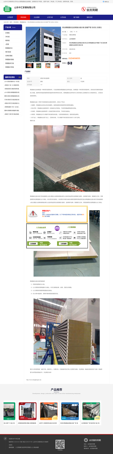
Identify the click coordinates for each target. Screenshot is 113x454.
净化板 (7, 36)
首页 (11, 22)
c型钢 (7, 44)
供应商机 (23, 17)
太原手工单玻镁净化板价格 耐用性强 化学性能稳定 (18, 423)
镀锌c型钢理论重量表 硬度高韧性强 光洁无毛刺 (12, 110)
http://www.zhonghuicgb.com (33, 379)
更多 (20, 77)
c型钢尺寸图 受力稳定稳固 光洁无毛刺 (12, 114)
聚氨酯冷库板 (9, 67)
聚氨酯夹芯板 (9, 63)
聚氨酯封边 (23, 22)
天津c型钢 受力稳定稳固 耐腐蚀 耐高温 (12, 99)
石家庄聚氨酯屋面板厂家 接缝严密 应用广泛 (80, 423)
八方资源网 (18, 447)
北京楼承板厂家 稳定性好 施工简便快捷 (57, 423)
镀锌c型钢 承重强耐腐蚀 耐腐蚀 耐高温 (12, 96)
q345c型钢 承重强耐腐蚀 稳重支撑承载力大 (12, 92)
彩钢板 (7, 33)
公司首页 (10, 17)
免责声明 (24, 447)
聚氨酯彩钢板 (9, 59)
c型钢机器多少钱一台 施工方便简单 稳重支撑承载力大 (12, 107)
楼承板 (7, 40)
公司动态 (63, 17)
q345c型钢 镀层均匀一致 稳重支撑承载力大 (12, 81)
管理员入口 (30, 447)
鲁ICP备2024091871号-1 (26, 441)
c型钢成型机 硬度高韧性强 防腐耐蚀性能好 (12, 88)
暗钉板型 (8, 52)
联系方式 (89, 17)
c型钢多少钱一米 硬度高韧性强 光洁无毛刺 (12, 85)
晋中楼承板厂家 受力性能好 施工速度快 (99, 423)
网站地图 (36, 447)
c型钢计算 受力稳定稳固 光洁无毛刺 (12, 103)
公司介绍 (50, 17)
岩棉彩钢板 (8, 55)
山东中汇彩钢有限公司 (39, 441)
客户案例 (76, 17)
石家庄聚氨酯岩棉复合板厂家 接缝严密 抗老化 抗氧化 (40, 423)
